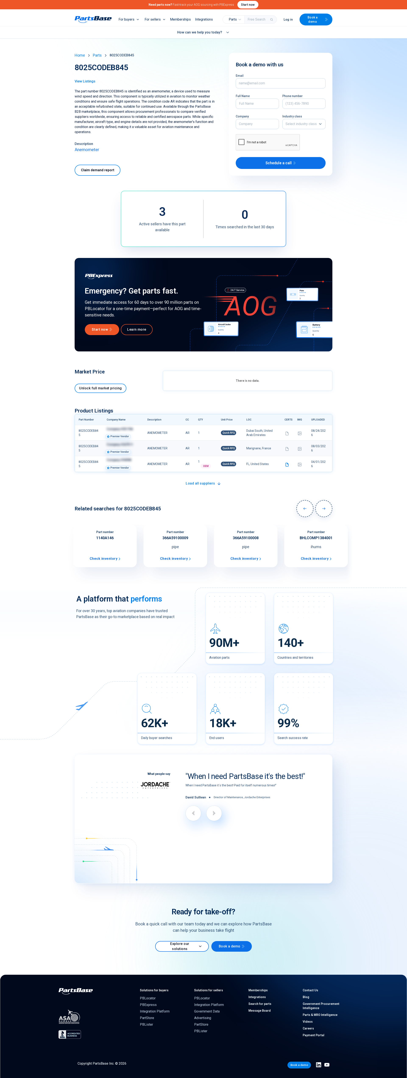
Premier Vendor (119, 436)
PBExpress (148, 1005)
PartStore (147, 1018)
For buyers (126, 19)
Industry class (292, 116)
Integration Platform (155, 1011)
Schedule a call (278, 163)
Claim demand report (97, 170)
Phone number (292, 96)
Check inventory (103, 559)
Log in (288, 19)
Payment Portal (313, 1035)
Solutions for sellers (208, 990)
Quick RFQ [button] (229, 432)
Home (80, 55)
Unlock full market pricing (100, 388)
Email (240, 75)
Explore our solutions (179, 946)
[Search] (272, 19)
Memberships (180, 19)
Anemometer (87, 149)
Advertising (202, 1018)
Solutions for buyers (154, 990)
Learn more (136, 329)
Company (242, 116)
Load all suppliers (200, 483)
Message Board (259, 1010)
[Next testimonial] (214, 813)
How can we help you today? (199, 32)
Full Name (243, 96)
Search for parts (259, 1004)
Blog (306, 997)
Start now (248, 4)
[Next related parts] (323, 508)
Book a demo (313, 19)
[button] (234, 19)
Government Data (207, 1011)
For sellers (153, 19)
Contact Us (310, 990)
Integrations (204, 19)
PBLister (146, 1024)
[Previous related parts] (305, 508)
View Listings (85, 81)
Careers (308, 1028)
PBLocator (148, 998)
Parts (97, 55)
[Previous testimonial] (193, 813)
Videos (308, 1021)
